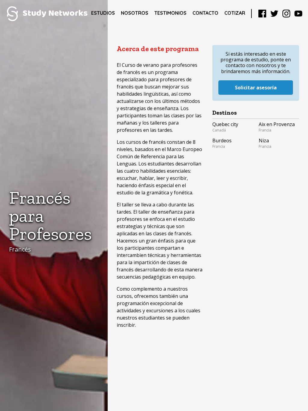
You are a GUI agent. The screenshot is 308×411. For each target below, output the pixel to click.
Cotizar (234, 13)
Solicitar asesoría (256, 87)
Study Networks (47, 13)
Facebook (262, 13)
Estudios (103, 13)
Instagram (286, 13)
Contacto (205, 13)
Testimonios (170, 13)
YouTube (298, 13)
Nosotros (134, 13)
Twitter (274, 13)
